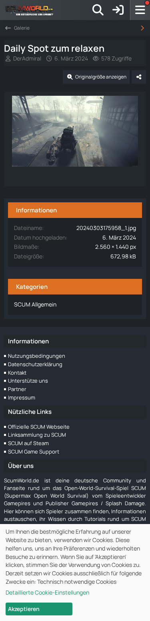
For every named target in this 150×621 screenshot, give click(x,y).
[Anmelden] (118, 10)
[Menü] (140, 10)
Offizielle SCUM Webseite (39, 426)
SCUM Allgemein (35, 304)
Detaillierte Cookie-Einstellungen (47, 592)
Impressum (21, 397)
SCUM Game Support (33, 451)
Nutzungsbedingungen (36, 355)
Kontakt (17, 372)
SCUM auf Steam (28, 443)
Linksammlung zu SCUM (37, 434)
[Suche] (98, 10)
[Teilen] (139, 77)
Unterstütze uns (28, 380)
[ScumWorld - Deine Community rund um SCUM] (32, 10)
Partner (17, 389)
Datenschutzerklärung (35, 364)
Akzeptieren (24, 609)
